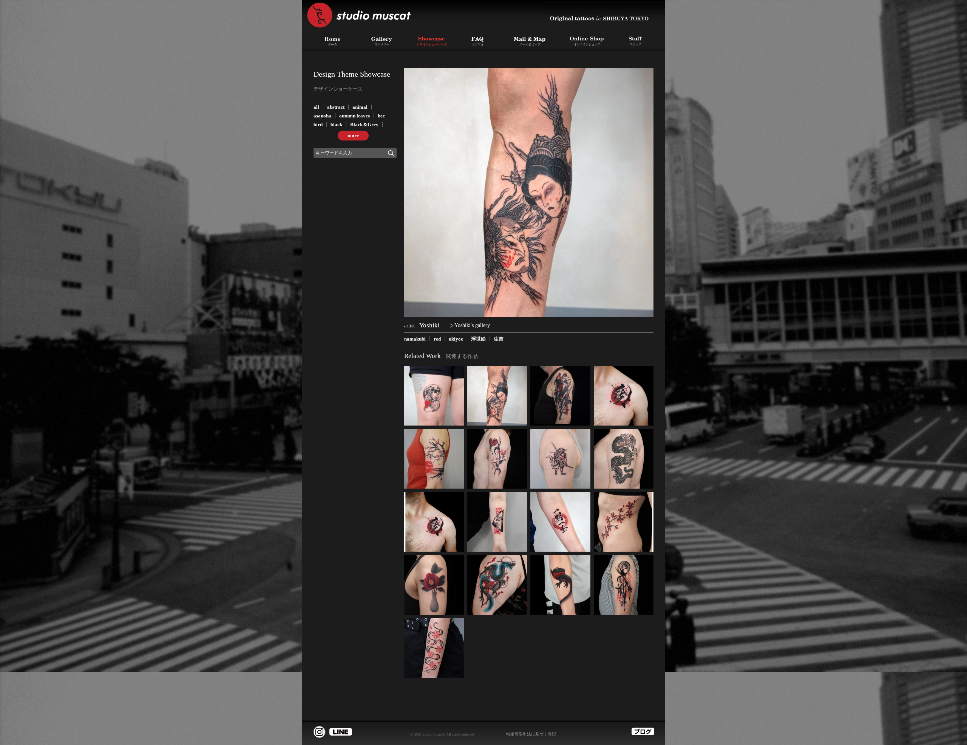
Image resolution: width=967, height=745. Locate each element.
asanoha (322, 116)
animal (360, 107)
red (437, 339)
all (316, 107)
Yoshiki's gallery (472, 325)
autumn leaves (354, 116)
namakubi (415, 339)
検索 (391, 153)
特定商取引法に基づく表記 (531, 734)
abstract (335, 107)
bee (381, 116)
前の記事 (591, 192)
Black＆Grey (364, 124)
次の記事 (466, 192)
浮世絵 (478, 339)
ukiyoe (456, 339)
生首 (499, 339)
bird (318, 124)
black (336, 124)
